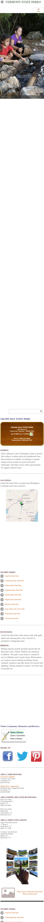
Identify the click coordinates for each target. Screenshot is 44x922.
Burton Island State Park (13, 585)
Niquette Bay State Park (13, 599)
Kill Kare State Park (11, 604)
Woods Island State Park (13, 595)
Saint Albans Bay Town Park (15, 609)
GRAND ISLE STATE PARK (22, 427)
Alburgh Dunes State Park (14, 590)
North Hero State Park (12, 614)
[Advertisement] (17, 405)
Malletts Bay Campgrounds (9, 786)
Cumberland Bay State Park (14, 581)
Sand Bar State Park (11, 576)
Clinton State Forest (11, 618)
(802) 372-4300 (25, 438)
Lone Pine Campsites (7, 777)
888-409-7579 (27, 440)
